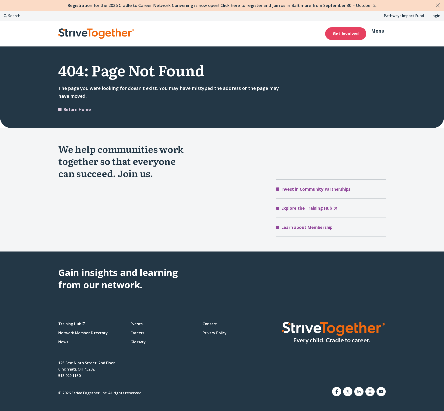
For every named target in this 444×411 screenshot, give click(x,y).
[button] (378, 33)
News (63, 341)
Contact (210, 323)
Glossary (138, 341)
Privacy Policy (215, 332)
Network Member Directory (83, 332)
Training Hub (70, 323)
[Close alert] (438, 5)
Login (435, 15)
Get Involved (346, 33)
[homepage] (333, 332)
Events (136, 323)
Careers (137, 332)
